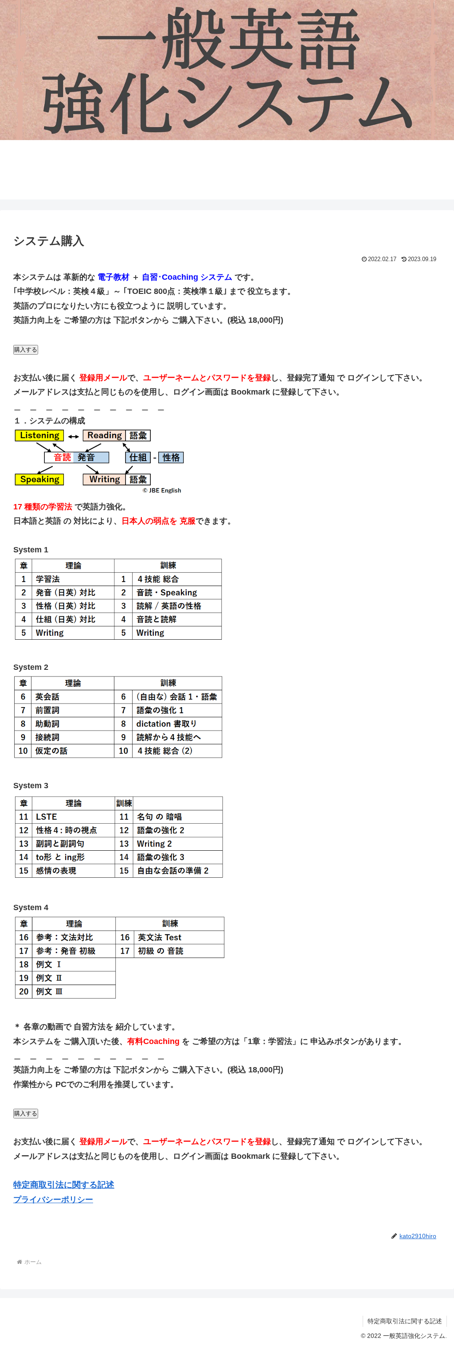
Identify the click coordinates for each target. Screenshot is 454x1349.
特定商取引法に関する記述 (405, 1321)
